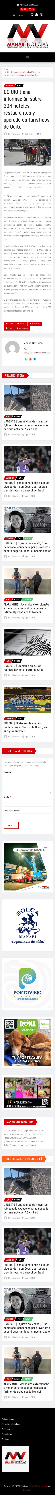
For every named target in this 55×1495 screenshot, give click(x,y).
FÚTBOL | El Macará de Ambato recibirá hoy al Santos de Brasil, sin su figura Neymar (26, 727)
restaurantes (23, 328)
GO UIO (10, 323)
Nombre (7, 797)
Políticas (5, 1439)
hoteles (22, 323)
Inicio (6, 69)
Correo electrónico (12, 810)
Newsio (45, 1486)
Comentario (8, 772)
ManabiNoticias (14, 134)
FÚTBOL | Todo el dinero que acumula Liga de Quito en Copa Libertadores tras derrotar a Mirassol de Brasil (26, 486)
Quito (10, 328)
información (36, 323)
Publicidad (6, 1429)
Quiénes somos (8, 1419)
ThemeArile (27, 1490)
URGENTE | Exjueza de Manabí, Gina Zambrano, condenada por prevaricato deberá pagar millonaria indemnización (27, 547)
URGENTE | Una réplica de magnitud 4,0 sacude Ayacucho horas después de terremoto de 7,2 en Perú (26, 425)
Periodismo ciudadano (10, 1424)
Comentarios (7, 1434)
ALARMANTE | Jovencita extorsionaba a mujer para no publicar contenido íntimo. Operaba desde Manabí (26, 608)
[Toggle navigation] (27, 57)
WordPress (36, 1486)
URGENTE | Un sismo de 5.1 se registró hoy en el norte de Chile (24, 667)
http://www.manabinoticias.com (37, 352)
